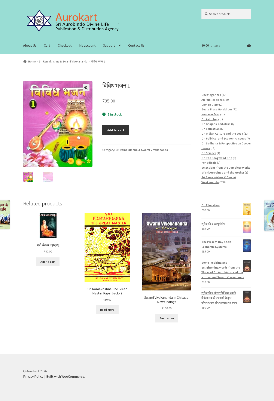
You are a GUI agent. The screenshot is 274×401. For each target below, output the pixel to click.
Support (109, 45)
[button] (86, 87)
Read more (107, 310)
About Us (29, 45)
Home (32, 61)
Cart (47, 45)
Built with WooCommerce (65, 376)
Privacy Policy (33, 376)
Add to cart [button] (47, 262)
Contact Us (136, 45)
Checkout (65, 45)
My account (87, 45)
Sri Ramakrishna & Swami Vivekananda (63, 61)
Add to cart (115, 130)
